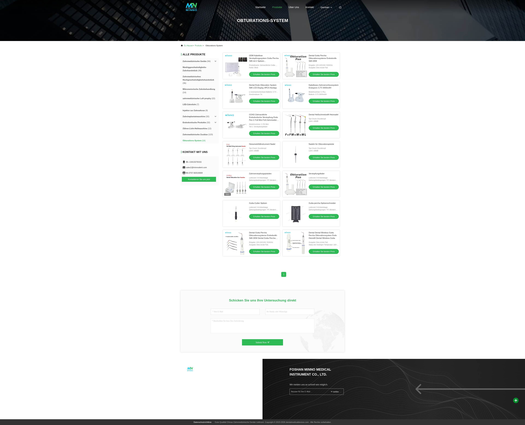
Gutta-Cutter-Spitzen (258, 203)
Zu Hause (188, 45)
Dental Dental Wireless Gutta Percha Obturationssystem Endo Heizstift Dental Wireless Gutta (323, 235)
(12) (197, 128)
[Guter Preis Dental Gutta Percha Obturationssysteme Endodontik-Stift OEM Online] (295, 66)
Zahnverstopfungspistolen (260, 173)
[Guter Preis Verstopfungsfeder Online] (295, 184)
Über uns (294, 7)
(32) (196, 116)
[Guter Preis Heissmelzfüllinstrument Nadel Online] (236, 154)
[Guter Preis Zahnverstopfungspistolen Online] (236, 184)
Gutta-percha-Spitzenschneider (322, 203)
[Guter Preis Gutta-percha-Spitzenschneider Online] (295, 213)
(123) (198, 134)
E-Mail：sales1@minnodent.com (199, 381)
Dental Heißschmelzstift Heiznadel (323, 114)
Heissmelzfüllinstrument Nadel (262, 144)
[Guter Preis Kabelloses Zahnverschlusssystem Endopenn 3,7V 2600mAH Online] (295, 95)
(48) (195, 69)
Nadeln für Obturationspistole (321, 144)
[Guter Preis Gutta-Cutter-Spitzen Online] (236, 213)
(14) (199, 90)
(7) (191, 104)
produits (198, 45)
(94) (197, 61)
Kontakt (310, 7)
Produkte (277, 7)
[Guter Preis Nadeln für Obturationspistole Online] (295, 154)
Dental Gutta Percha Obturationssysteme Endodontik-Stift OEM (323, 58)
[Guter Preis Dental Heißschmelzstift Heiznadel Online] (295, 125)
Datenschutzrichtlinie (203, 422)
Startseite (260, 7)
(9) (195, 110)
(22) (199, 98)
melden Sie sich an (336, 392)
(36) (198, 79)
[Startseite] (191, 7)
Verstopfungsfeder (317, 173)
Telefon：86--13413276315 (197, 376)
